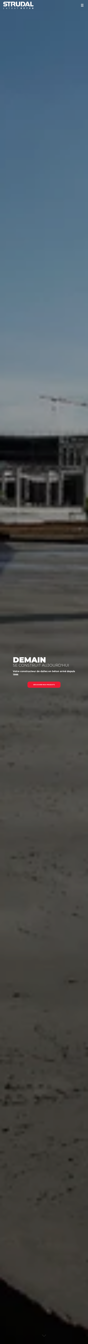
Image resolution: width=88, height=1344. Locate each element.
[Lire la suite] (44, 1337)
